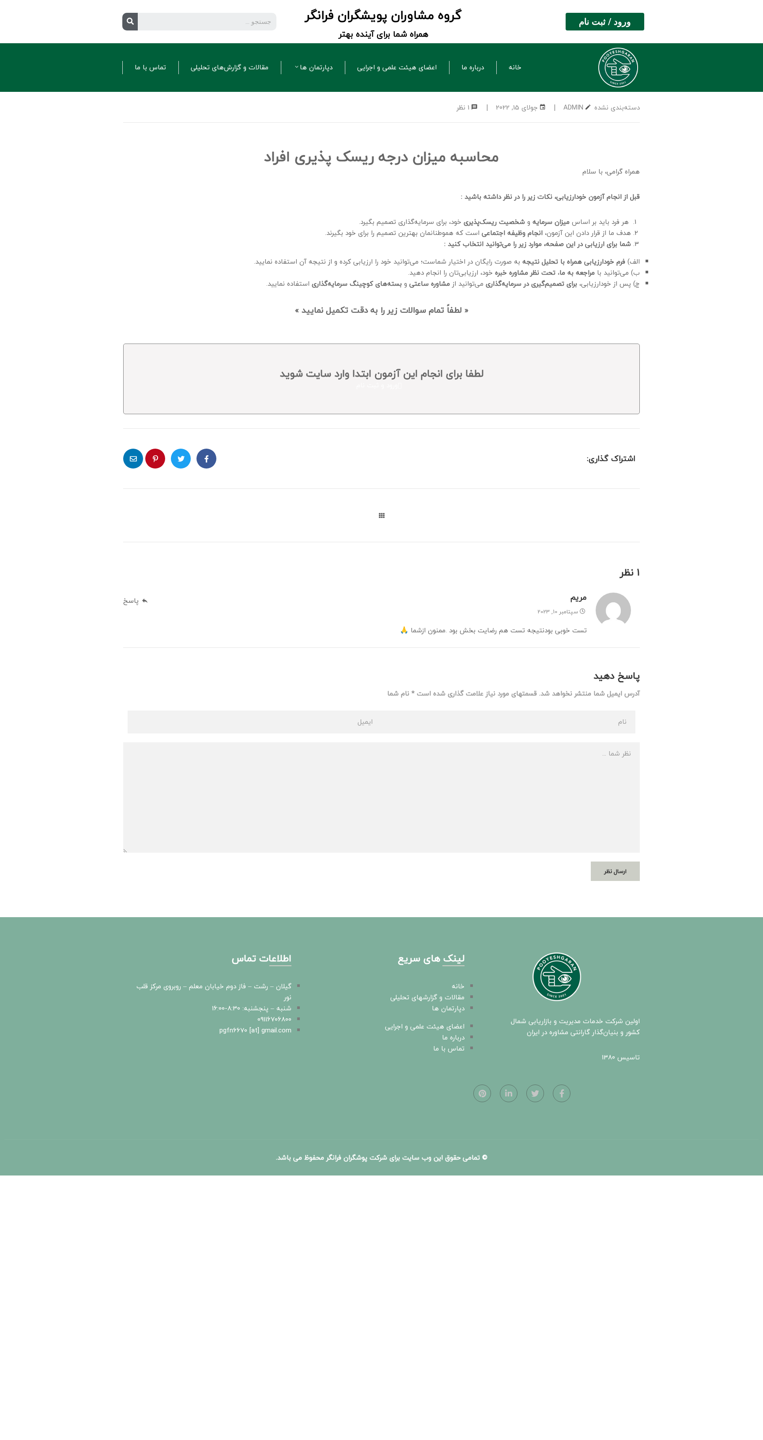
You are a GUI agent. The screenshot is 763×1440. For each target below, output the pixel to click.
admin (573, 107)
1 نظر (463, 107)
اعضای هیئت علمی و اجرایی (397, 67)
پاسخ (131, 600)
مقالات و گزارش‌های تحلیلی (229, 67)
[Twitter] (535, 1093)
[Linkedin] (508, 1093)
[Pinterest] (482, 1093)
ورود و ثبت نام (377, 385)
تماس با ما (150, 67)
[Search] (130, 21)
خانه (515, 67)
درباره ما (472, 67)
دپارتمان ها (316, 67)
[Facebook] (561, 1093)
